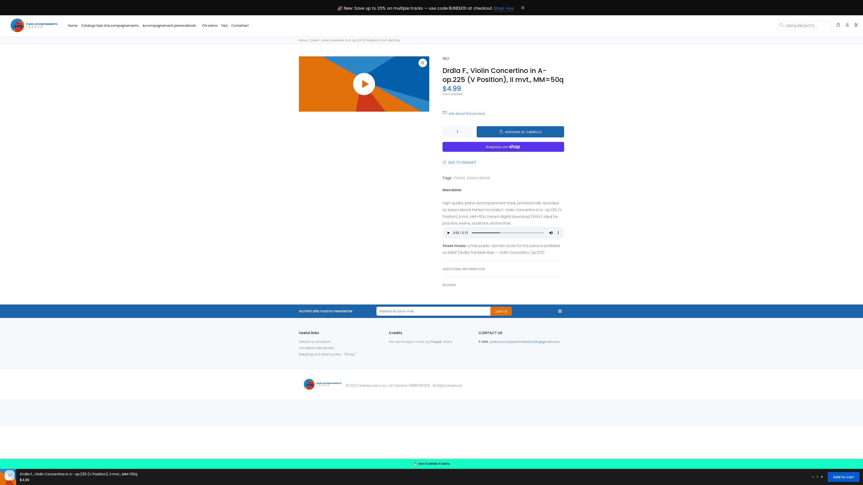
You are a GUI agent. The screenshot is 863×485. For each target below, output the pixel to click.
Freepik (436, 342)
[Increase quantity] (822, 477)
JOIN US (501, 311)
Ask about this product (467, 113)
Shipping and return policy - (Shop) (327, 354)
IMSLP (452, 252)
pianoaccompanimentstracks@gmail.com (525, 342)
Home (303, 40)
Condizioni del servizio (316, 348)
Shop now (504, 8)
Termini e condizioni (315, 342)
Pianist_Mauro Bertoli (472, 178)
